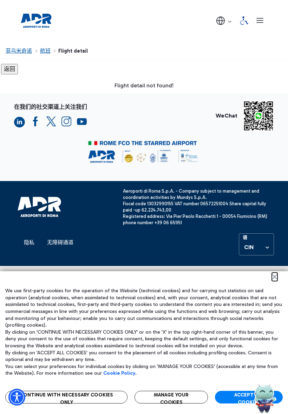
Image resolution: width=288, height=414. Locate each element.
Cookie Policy (119, 373)
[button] (224, 20)
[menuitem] (29, 242)
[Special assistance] (244, 21)
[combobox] (256, 247)
